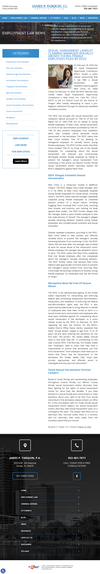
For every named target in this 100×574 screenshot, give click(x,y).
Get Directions (25, 475)
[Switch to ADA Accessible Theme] (3, 570)
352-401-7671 (86, 7)
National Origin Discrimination (18, 74)
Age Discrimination (14, 93)
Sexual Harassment (14, 111)
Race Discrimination (14, 68)
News (82, 18)
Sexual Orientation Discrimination (20, 105)
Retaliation (10, 117)
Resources (93, 18)
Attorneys (55, 18)
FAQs (66, 18)
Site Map (25, 551)
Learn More (21, 161)
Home (4, 18)
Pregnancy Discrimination (16, 86)
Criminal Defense (39, 18)
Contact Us (50, 25)
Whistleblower (12, 123)
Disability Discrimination (16, 99)
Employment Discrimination (17, 62)
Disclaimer (26, 544)
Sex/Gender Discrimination (17, 80)
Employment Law (19, 18)
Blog (74, 18)
